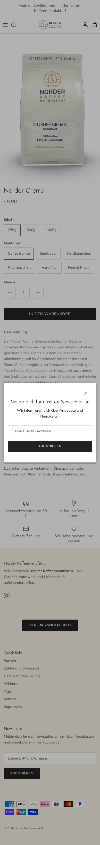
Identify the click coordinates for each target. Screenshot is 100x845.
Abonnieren (50, 446)
